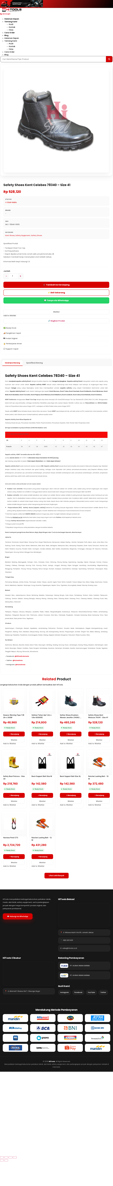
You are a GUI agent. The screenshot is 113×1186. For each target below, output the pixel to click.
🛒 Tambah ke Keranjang (56, 284)
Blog (6, 35)
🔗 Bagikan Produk (56, 321)
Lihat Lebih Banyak (56, 875)
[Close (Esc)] (2, 1157)
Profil (11, 24)
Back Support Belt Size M (42, 776)
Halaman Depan (11, 19)
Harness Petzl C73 (10, 838)
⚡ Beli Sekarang (56, 292)
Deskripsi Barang (12, 363)
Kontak (12, 27)
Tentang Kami (10, 21)
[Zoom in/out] (15, 1157)
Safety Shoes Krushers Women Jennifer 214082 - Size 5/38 (70, 717)
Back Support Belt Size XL (70, 776)
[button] (56, 312)
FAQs (11, 30)
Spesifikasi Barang (34, 363)
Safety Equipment (22, 235)
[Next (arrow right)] (6, 1160)
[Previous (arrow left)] (2, 1160)
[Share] (6, 1157)
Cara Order (9, 32)
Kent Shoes (10, 235)
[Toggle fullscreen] (10, 1157)
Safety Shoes (36, 235)
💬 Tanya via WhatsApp (56, 300)
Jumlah (6, 271)
